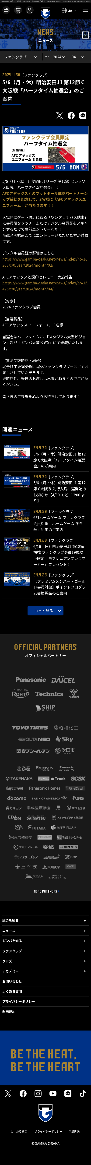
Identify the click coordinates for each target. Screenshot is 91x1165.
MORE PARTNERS (45, 891)
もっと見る (44, 610)
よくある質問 (12, 991)
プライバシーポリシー (18, 1001)
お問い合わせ (12, 981)
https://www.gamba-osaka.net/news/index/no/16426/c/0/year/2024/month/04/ (45, 286)
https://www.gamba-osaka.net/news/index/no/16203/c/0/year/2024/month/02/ (45, 262)
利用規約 (8, 1011)
